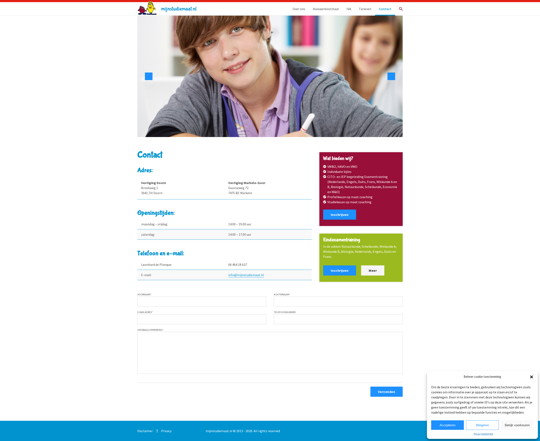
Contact (385, 9)
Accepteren (447, 425)
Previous (149, 76)
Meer (373, 270)
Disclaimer (145, 431)
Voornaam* (144, 294)
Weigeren (482, 425)
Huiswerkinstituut (326, 9)
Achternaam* (282, 294)
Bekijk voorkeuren (517, 425)
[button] (531, 377)
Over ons (299, 9)
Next (391, 76)
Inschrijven (340, 214)
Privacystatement (483, 433)
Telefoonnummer (285, 312)
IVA (349, 9)
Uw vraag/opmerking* (150, 329)
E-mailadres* (145, 312)
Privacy (166, 431)
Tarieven (365, 9)
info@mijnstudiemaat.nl (246, 275)
